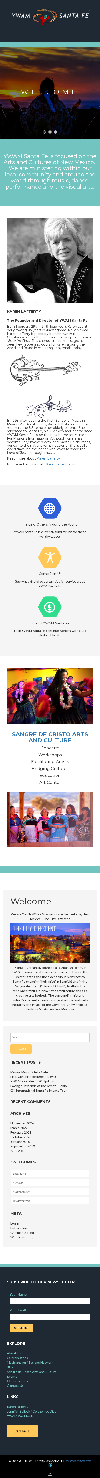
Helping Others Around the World (50, 524)
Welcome (50, 92)
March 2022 (19, 1128)
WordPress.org (21, 1237)
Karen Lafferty (48, 458)
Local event (19, 1173)
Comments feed (22, 1233)
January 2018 (20, 1142)
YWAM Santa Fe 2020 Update (32, 1081)
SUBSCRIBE (21, 1328)
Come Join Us (50, 574)
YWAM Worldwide (20, 1416)
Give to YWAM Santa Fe (50, 623)
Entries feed (19, 1228)
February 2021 (20, 1132)
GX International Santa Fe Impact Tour (38, 1090)
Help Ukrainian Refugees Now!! (33, 1077)
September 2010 (22, 1146)
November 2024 (22, 1123)
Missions (18, 1183)
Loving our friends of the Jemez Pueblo (38, 1086)
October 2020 (20, 1137)
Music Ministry (21, 1192)
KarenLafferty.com (61, 464)
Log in (14, 1223)
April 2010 (17, 1151)
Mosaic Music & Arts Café (29, 1072)
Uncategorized (21, 1201)
